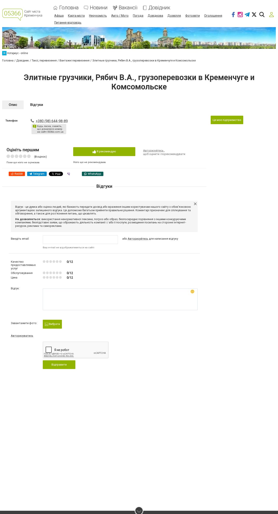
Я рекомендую (106, 151)
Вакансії (128, 8)
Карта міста (76, 15)
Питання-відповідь (67, 22)
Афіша (59, 15)
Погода (138, 15)
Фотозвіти (192, 15)
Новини (99, 8)
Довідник (159, 8)
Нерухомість (98, 15)
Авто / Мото (120, 15)
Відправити (59, 364)
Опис (13, 105)
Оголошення (213, 15)
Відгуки (36, 105)
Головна (69, 8)
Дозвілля (174, 15)
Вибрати (54, 324)
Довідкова (155, 15)
